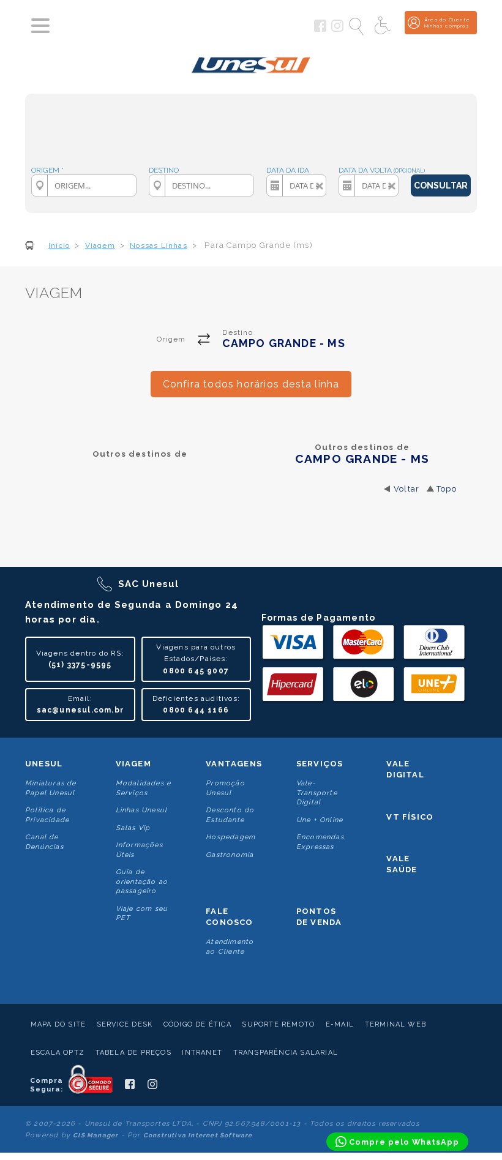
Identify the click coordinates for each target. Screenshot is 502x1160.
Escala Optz (57, 1053)
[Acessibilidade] (384, 26)
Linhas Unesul (142, 810)
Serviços (319, 763)
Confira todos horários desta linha (251, 384)
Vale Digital (405, 769)
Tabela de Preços (133, 1053)
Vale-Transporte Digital (316, 792)
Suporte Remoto (278, 1024)
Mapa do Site (58, 1024)
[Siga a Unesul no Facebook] (320, 29)
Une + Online (319, 820)
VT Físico (409, 816)
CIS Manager (95, 1135)
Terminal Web (395, 1024)
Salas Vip (133, 828)
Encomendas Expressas (320, 841)
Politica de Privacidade (47, 814)
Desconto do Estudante (230, 814)
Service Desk (124, 1024)
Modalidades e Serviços (143, 787)
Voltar (406, 488)
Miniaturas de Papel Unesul (51, 787)
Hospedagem (230, 837)
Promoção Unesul (225, 787)
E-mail (340, 1024)
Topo (446, 488)
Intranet (202, 1053)
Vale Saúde (401, 864)
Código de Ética (197, 1024)
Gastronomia (229, 855)
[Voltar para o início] (251, 63)
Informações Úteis (139, 849)
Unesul (43, 763)
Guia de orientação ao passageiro (142, 881)
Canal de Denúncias (44, 841)
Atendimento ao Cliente (229, 946)
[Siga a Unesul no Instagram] (337, 29)
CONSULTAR (441, 185)
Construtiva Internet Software (198, 1135)
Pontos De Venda (319, 917)
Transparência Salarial (285, 1053)
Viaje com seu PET (142, 913)
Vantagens (234, 763)
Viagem (133, 763)
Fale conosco (229, 917)
